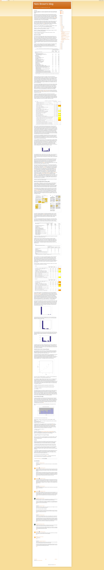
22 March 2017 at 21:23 (42, 478)
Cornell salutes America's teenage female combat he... (64, 38)
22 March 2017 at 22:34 (41, 498)
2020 (61, 22)
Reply (36, 465)
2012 (61, 46)
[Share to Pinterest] (46, 458)
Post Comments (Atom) (39, 560)
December (62, 26)
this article (55, 172)
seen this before (36, 189)
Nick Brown (37, 478)
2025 (61, 17)
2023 (61, 19)
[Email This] (43, 458)
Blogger (55, 564)
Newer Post (35, 559)
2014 (61, 45)
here (44, 23)
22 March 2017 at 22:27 (42, 491)
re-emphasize (38, 190)
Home (46, 559)
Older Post (56, 559)
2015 (61, 44)
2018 (61, 24)
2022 (61, 20)
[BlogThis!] (44, 458)
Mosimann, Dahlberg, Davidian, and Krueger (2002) (47, 431)
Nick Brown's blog (43, 4)
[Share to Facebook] (45, 458)
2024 (61, 18)
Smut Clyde (37, 498)
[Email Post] (42, 458)
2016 (61, 43)
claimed (55, 17)
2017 (61, 25)
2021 (61, 21)
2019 (61, 23)
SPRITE (44, 162)
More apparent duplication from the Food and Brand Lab (65, 35)
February (62, 41)
